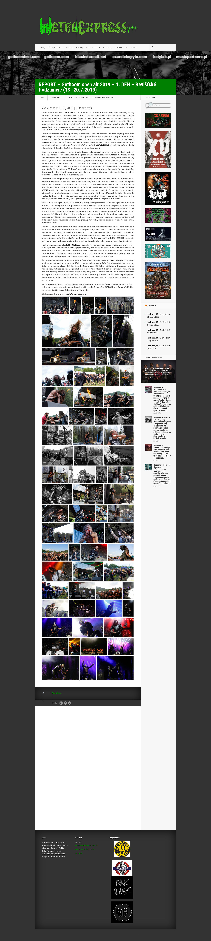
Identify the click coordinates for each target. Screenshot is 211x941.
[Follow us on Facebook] (152, 47)
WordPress (172, 935)
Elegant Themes (151, 935)
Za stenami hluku (121, 47)
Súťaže (133, 47)
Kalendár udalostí (93, 47)
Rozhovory (107, 47)
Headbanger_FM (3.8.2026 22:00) (158, 338)
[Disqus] (88, 742)
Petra (59, 693)
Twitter (69, 703)
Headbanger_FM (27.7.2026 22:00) (159, 346)
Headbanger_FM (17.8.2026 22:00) (159, 322)
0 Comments (83, 108)
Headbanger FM (151, 306)
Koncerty (69, 47)
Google (61, 703)
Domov (42, 97)
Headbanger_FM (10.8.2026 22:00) (159, 330)
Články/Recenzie (56, 47)
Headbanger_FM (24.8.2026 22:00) (159, 314)
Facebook (65, 703)
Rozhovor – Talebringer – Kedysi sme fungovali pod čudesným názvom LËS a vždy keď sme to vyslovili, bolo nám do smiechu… (162, 451)
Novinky (42, 47)
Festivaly (79, 47)
